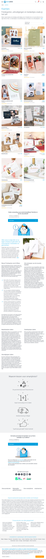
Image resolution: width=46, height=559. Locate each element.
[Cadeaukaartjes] (11, 168)
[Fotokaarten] (11, 36)
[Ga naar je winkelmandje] (43, 2)
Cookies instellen (5, 556)
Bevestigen (11, 220)
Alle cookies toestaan (39, 556)
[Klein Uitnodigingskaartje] (34, 168)
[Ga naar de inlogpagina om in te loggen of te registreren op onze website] (38, 2)
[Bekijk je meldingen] (41, 2)
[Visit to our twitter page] (19, 474)
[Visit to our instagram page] (27, 474)
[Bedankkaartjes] (11, 142)
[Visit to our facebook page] (16, 474)
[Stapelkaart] (34, 63)
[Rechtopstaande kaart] (34, 89)
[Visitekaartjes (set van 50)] (11, 193)
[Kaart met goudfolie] (34, 36)
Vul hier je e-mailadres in (14, 215)
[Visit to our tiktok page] (30, 474)
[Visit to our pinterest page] (21, 474)
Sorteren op (27, 22)
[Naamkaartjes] (34, 142)
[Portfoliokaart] (11, 115)
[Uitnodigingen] (34, 115)
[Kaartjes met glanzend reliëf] (11, 89)
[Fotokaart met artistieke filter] (11, 63)
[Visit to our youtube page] (24, 474)
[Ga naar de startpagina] (8, 2)
